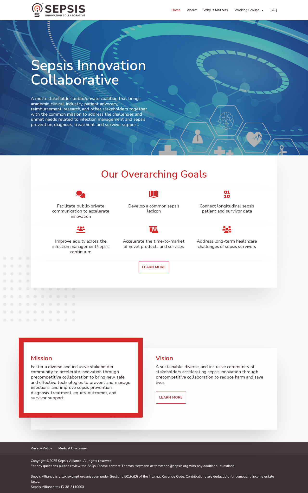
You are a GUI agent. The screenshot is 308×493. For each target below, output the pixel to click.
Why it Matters (215, 10)
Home (176, 10)
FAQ (274, 10)
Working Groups (246, 10)
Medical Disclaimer (72, 448)
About (192, 10)
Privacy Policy (41, 448)
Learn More (154, 267)
